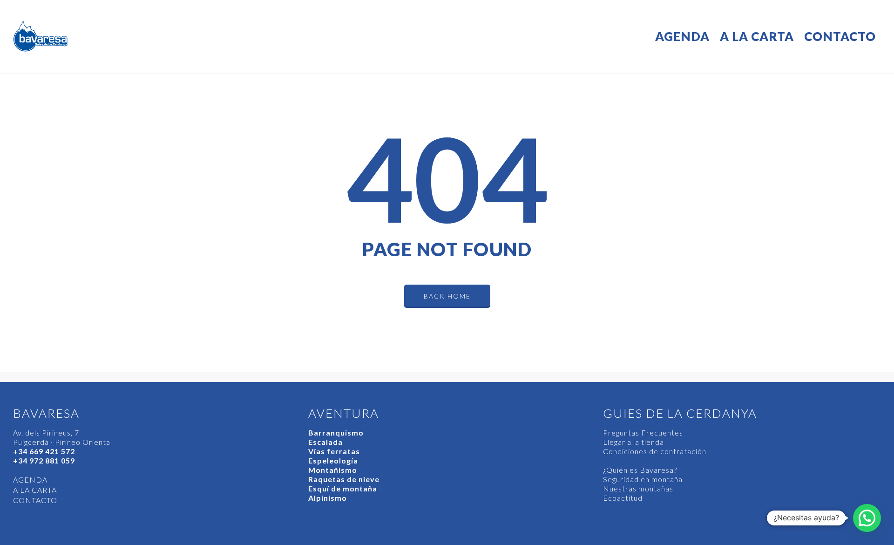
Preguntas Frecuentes (643, 432)
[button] (867, 518)
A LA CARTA (757, 36)
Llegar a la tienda (633, 441)
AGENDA (682, 36)
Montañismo (332, 469)
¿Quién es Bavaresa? (640, 469)
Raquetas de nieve (343, 479)
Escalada (325, 441)
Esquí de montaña (342, 488)
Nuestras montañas (638, 488)
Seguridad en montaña (643, 479)
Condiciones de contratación (654, 451)
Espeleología (333, 460)
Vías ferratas (334, 451)
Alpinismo (327, 497)
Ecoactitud (623, 497)
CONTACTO (840, 36)
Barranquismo (336, 432)
